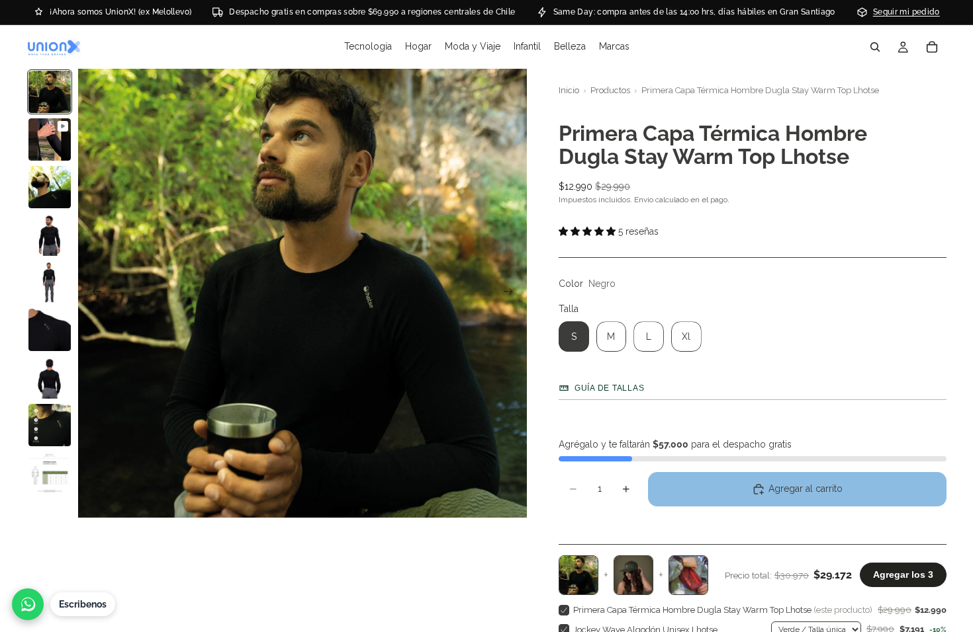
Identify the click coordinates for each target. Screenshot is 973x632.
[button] (753, 232)
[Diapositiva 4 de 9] (49, 235)
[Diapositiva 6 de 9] (49, 330)
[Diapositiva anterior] (92, 293)
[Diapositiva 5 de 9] (49, 282)
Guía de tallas (609, 388)
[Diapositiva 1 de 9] (49, 92)
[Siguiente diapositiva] (512, 293)
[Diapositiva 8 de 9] (49, 425)
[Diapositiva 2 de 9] (49, 139)
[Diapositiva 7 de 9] (49, 377)
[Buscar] (875, 46)
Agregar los (903, 575)
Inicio (569, 90)
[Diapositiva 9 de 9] (49, 473)
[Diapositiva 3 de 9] (49, 187)
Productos (610, 90)
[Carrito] (932, 46)
